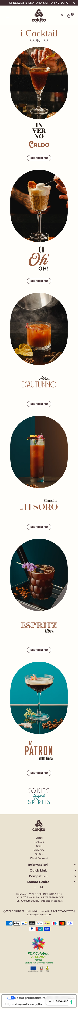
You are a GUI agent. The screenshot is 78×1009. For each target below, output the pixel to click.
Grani (39, 845)
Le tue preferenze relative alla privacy (43, 998)
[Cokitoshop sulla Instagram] (42, 887)
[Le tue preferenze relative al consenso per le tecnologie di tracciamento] (71, 1002)
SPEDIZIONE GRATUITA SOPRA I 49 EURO (39, 2)
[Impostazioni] (61, 16)
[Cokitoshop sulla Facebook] (36, 887)
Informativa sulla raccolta (23, 1004)
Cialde (39, 837)
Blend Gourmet (39, 858)
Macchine (39, 849)
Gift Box (39, 854)
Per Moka (39, 841)
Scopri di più (39, 158)
